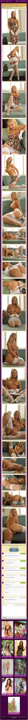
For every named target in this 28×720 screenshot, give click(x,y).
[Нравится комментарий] (24, 553)
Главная (4, 1)
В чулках (8, 6)
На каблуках (17, 6)
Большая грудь (6, 7)
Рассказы (19, 1)
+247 (14, 550)
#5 (5, 594)
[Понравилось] (17, 550)
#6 (5, 601)
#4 (5, 579)
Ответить (8, 557)
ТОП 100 (9, 1)
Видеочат (25, 1)
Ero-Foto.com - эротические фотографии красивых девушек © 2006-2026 (14, 717)
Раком (11, 7)
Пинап (5, 6)
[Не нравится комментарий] (21, 553)
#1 (5, 557)
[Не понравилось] (11, 550)
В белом (20, 6)
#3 (5, 572)
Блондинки (12, 6)
